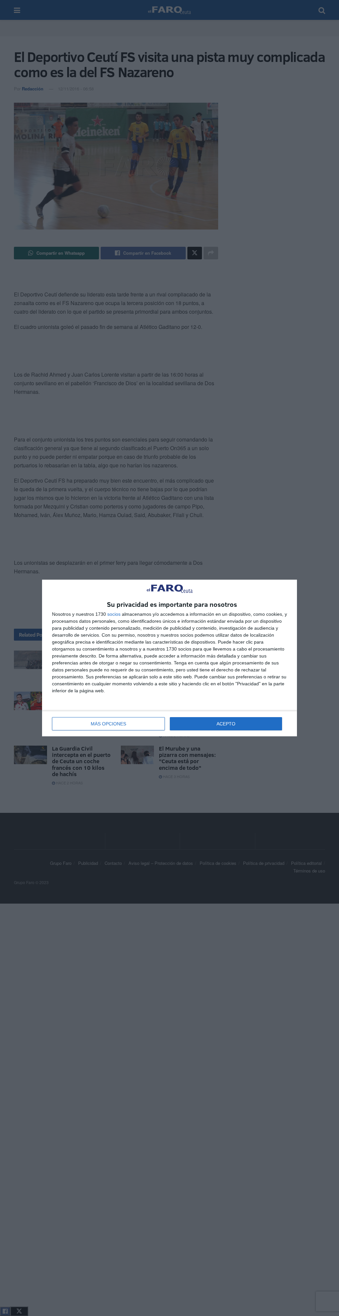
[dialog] (169, 658)
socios (114, 614)
